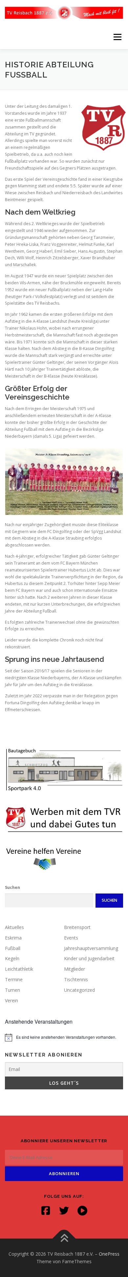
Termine (14, 979)
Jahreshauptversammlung (91, 948)
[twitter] (64, 1211)
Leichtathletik (19, 969)
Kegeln (12, 958)
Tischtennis (76, 979)
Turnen (12, 990)
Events (71, 938)
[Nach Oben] (64, 1238)
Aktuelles (14, 927)
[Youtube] (82, 1211)
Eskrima (13, 938)
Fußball (12, 948)
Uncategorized (79, 990)
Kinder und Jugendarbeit (89, 958)
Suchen (12, 887)
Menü (117, 37)
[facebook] (46, 1211)
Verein (11, 1000)
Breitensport (77, 927)
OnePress (109, 1254)
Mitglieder (74, 969)
